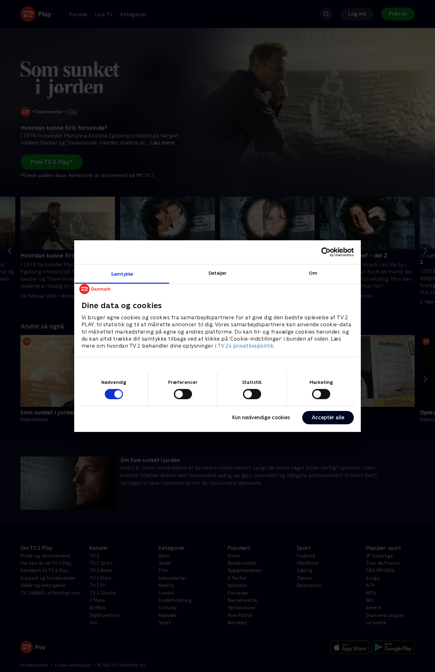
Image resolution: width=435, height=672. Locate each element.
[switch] (183, 394)
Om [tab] (313, 272)
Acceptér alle (328, 417)
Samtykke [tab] (122, 273)
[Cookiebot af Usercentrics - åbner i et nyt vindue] (326, 252)
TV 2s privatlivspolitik (246, 346)
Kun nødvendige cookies (261, 417)
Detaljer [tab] (218, 272)
